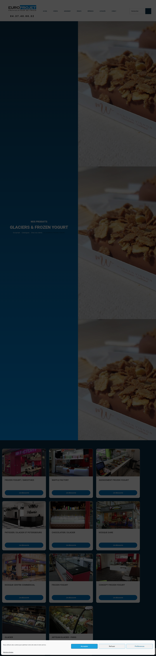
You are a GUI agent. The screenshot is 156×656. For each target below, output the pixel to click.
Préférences (139, 646)
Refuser (112, 646)
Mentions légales (8, 652)
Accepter (84, 646)
